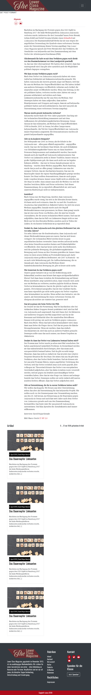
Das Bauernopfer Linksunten (22, 459)
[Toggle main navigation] (82, 5)
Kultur (49, 664)
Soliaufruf (68, 38)
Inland (49, 656)
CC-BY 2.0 (43, 418)
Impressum (51, 682)
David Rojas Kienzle (24, 454)
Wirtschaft (51, 662)
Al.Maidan (50, 670)
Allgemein (17, 19)
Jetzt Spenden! (74, 674)
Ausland (49, 659)
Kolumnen (50, 672)
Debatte (50, 667)
